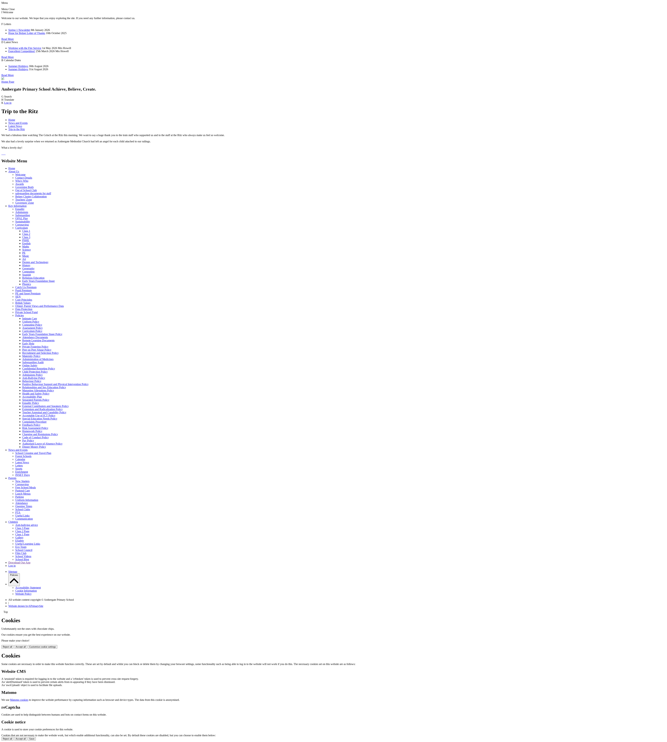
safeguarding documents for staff (33, 193)
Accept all (21, 647)
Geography (28, 268)
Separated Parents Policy (35, 399)
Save (31, 738)
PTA (17, 512)
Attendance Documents (35, 337)
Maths (25, 246)
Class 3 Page (22, 528)
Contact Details (23, 177)
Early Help (28, 343)
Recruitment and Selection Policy (40, 352)
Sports (18, 468)
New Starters (22, 481)
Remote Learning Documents (38, 340)
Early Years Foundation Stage (38, 280)
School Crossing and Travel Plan (33, 453)
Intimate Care (29, 318)
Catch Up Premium (25, 287)
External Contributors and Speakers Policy (45, 406)
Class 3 (26, 237)
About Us (13, 171)
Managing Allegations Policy (38, 390)
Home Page (7, 81)
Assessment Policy (32, 327)
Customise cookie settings (42, 647)
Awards (19, 184)
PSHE (25, 240)
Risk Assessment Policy (35, 428)
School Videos (23, 556)
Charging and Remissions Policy (40, 434)
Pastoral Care (22, 490)
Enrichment (21, 471)
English (26, 243)
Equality (19, 209)
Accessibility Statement (28, 587)
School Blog (22, 559)
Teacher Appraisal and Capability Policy (44, 412)
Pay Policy (28, 440)
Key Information (17, 205)
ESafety (19, 540)
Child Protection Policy (35, 371)
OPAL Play (21, 218)
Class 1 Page (22, 534)
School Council (23, 550)
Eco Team (20, 546)
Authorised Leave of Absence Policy (42, 443)
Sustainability (22, 221)
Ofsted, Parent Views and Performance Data (39, 306)
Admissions (21, 212)
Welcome (20, 174)
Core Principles (23, 299)
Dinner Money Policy (34, 446)
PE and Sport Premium (27, 293)
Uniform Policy (30, 321)
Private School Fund (26, 312)
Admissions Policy (32, 374)
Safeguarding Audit (33, 362)
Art (24, 259)
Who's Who (21, 180)
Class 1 (26, 230)
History (26, 265)
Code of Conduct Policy (35, 437)
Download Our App (19, 562)
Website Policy (23, 593)
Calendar (20, 459)
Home (11, 119)
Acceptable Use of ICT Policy (38, 415)
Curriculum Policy (32, 331)
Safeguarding (22, 215)
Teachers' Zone (23, 199)
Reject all (7, 647)
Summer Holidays (18, 66)
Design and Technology (35, 262)
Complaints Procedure (34, 421)
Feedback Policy (31, 424)
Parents (12, 478)
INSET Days (22, 474)
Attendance (21, 503)
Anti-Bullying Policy (33, 377)
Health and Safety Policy (36, 393)
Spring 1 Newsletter (19, 30)
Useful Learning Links (27, 543)
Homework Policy (32, 431)
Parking (19, 496)
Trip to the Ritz (16, 129)
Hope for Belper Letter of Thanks (26, 33)
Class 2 (26, 234)
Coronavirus (22, 224)
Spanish (26, 274)
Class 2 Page (22, 531)
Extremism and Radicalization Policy (42, 409)
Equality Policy (30, 403)
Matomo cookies (19, 699)
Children (13, 521)
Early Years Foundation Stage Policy (42, 334)
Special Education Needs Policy (39, 418)
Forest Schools (23, 456)
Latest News (15, 126)
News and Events (18, 122)
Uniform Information (26, 499)
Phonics (26, 284)
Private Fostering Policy (35, 346)
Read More (7, 39)
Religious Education (33, 277)
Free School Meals (25, 487)
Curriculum (21, 227)
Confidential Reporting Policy (38, 368)
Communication (24, 518)
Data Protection (23, 309)
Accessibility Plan (32, 396)
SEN (18, 296)
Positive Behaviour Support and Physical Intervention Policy (55, 384)
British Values (23, 302)
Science (26, 249)
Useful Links (22, 515)
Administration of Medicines (37, 359)
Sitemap (12, 571)
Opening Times (23, 506)
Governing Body (24, 187)
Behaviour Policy (31, 381)
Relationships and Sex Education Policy (44, 387)
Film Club (20, 553)
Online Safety (29, 365)
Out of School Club (26, 190)
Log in (7, 102)
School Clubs (22, 509)
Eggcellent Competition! (21, 51)
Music (25, 255)
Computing (28, 271)
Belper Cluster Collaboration (31, 196)
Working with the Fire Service (24, 48)
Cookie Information (26, 590)
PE (24, 252)
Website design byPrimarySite (25, 606)
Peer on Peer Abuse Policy (36, 349)
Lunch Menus (23, 493)
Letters (19, 465)
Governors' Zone (24, 202)
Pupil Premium (23, 290)
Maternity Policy (31, 356)
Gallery (19, 537)
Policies (19, 315)
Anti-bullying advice (26, 525)
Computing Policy (32, 324)
